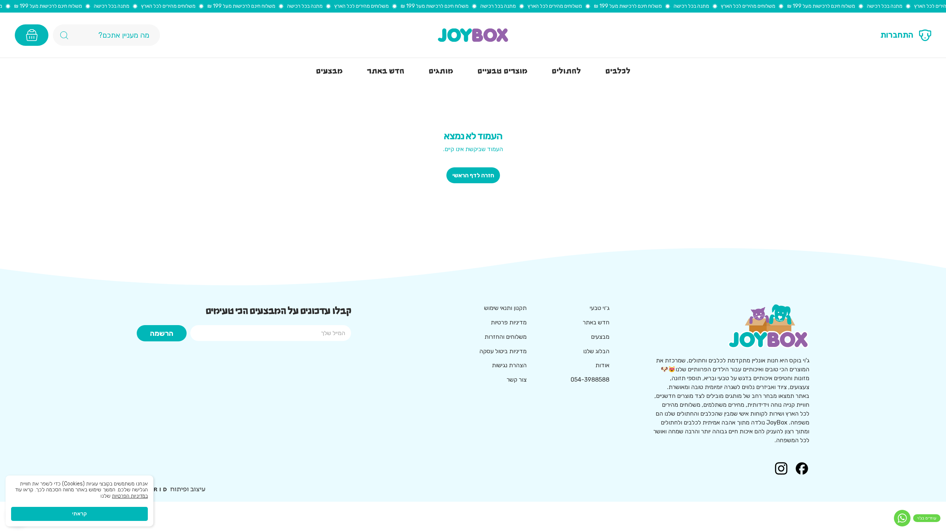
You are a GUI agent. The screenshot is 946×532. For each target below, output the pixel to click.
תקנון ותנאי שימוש (505, 307)
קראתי (79, 514)
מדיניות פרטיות (509, 322)
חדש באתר (596, 322)
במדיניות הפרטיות (130, 496)
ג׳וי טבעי (599, 307)
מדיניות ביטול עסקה (503, 351)
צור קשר (517, 379)
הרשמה (161, 333)
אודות (602, 365)
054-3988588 (590, 379)
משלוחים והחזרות (505, 336)
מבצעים (600, 336)
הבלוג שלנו (596, 351)
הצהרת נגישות (509, 365)
